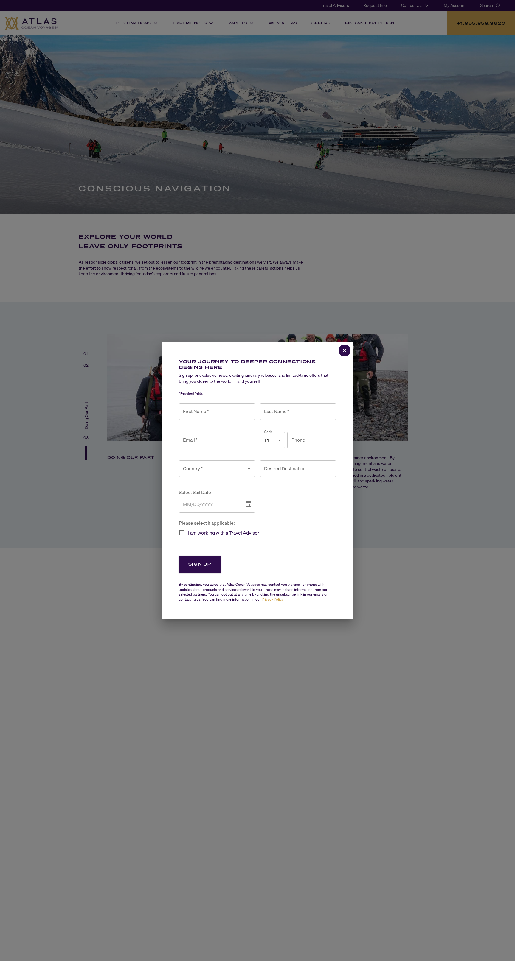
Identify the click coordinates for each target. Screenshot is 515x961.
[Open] (249, 469)
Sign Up (199, 564)
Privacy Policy (272, 599)
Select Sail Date (195, 492)
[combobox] (212, 468)
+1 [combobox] (266, 440)
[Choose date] (249, 504)
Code (268, 431)
